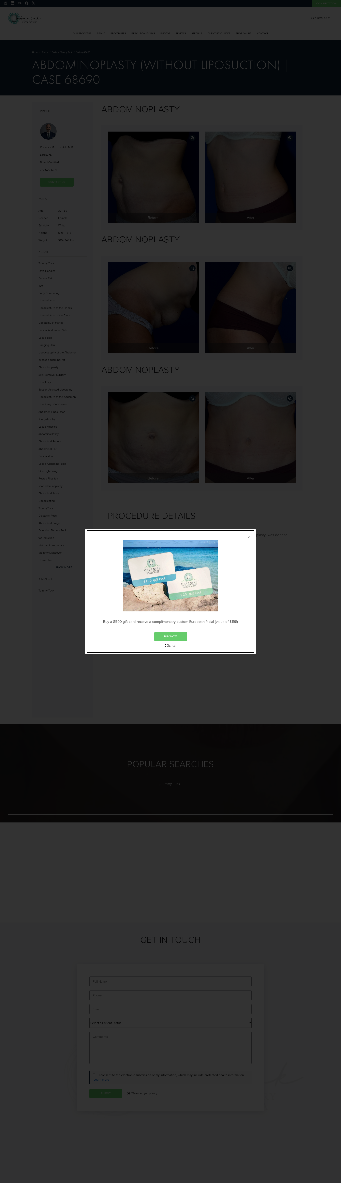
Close (170, 646)
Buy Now (170, 636)
